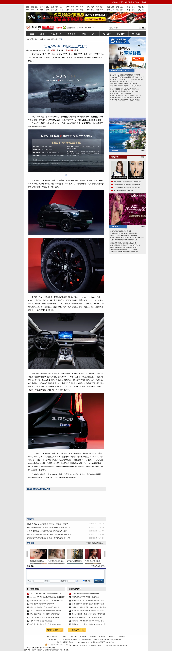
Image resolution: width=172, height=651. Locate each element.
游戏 (108, 10)
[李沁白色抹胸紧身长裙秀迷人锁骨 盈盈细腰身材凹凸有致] (94, 554)
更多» (143, 150)
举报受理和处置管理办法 (118, 645)
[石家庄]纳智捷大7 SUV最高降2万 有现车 (123, 247)
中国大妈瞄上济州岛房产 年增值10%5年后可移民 (88, 624)
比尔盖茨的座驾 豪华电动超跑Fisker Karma (45, 617)
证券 (36, 10)
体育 (47, 10)
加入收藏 (143, 2)
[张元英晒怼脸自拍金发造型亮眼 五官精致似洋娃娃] (57, 554)
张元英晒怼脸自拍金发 (56, 561)
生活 (121, 7)
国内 (32, 7)
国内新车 (54, 39)
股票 (32, 10)
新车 (77, 7)
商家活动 (121, 34)
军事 (41, 7)
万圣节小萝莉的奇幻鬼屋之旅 (123, 191)
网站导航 (129, 2)
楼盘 (72, 10)
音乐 (61, 7)
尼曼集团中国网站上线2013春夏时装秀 (127, 185)
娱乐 (47, 7)
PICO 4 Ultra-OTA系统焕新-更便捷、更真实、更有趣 (47, 524)
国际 (36, 7)
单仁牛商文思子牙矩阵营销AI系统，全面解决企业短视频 (49, 534)
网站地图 (112, 637)
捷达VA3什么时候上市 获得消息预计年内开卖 (45, 594)
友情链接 (121, 637)
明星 (52, 7)
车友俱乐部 (56, 34)
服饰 (92, 7)
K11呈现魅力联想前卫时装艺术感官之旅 (127, 188)
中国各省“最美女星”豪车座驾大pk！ (42, 604)
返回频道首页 (52, 630)
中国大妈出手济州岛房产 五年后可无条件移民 (87, 617)
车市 (72, 7)
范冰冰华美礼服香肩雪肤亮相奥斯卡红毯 (127, 182)
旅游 (108, 7)
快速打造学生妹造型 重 (119, 177)
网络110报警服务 (104, 645)
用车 (94, 34)
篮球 (52, 10)
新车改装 (136, 34)
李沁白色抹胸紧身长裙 (92, 561)
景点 (112, 7)
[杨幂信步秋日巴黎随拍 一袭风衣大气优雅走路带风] (76, 554)
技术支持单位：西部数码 (61, 650)
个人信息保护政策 (92, 645)
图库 (143, 7)
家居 (77, 10)
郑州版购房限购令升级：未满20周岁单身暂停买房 (88, 614)
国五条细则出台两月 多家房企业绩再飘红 (85, 597)
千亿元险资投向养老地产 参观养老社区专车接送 (88, 604)
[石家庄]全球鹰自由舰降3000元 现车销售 (85, 594)
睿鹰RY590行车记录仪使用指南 (41, 621)
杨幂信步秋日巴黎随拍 (74, 561)
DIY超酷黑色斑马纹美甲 (136, 177)
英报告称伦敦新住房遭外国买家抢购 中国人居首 (88, 621)
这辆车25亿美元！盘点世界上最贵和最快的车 (125, 100)
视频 (139, 7)
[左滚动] (27, 554)
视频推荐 (114, 157)
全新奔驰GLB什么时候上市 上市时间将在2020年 (46, 600)
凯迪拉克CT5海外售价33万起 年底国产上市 (45, 614)
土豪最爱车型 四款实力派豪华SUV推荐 (123, 243)
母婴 (101, 10)
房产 (68, 10)
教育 (128, 10)
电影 (56, 7)
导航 (143, 10)
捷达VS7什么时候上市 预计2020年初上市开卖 (45, 611)
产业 (112, 10)
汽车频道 (42, 39)
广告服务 (83, 637)
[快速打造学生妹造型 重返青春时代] (119, 168)
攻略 (117, 7)
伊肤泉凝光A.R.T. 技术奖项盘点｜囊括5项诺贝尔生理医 (49, 538)
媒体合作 (74, 637)
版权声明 (93, 637)
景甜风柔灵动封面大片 (37, 561)
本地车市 (71, 34)
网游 (117, 10)
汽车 (68, 7)
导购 (81, 7)
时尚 (88, 7)
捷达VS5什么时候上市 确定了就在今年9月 (44, 607)
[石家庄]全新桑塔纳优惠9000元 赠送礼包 (123, 240)
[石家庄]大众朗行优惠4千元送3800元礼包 (124, 252)
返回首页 (115, 2)
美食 (128, 7)
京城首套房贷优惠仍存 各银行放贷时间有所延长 (88, 600)
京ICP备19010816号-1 (78, 645)
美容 (97, 7)
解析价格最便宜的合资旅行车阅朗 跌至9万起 (125, 98)
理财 (41, 10)
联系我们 (122, 2)
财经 (27, 10)
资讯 (27, 7)
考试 (132, 10)
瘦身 (101, 7)
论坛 (139, 10)
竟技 (121, 10)
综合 (61, 10)
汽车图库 (107, 34)
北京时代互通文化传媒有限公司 (42, 650)
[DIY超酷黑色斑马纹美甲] (136, 168)
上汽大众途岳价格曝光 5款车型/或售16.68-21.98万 (47, 597)
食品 (92, 10)
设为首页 (136, 2)
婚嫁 (81, 10)
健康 (88, 10)
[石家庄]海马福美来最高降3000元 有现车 (123, 249)
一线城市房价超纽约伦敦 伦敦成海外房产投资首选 (89, 607)
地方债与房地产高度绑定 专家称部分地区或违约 (88, 611)
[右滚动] (105, 554)
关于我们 (64, 637)
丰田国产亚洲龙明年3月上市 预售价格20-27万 (45, 624)
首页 (32, 34)
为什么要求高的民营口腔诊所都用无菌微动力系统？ (47, 531)
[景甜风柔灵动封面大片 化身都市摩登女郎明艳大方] (39, 554)
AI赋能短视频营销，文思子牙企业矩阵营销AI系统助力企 (49, 527)
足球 (56, 10)
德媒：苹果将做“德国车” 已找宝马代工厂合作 (125, 245)
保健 (97, 10)
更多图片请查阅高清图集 (94, 543)
